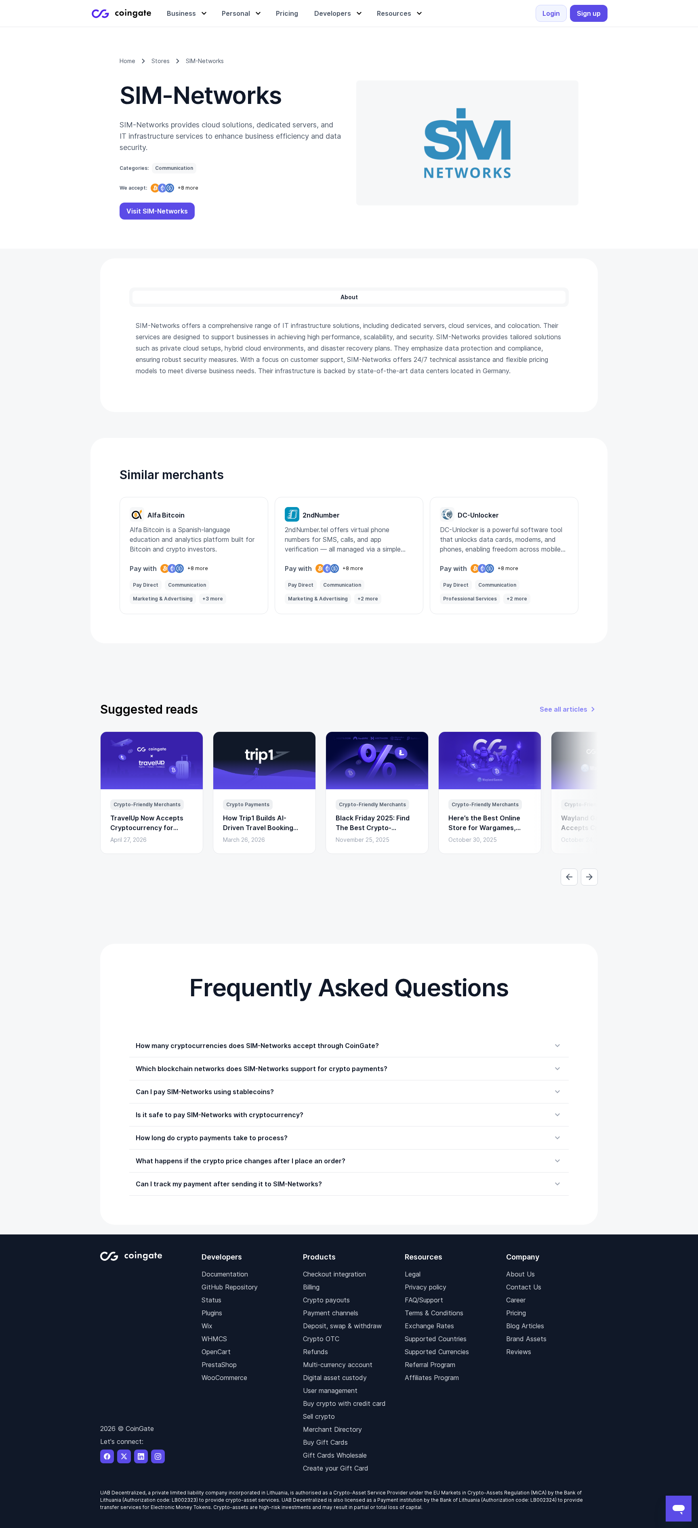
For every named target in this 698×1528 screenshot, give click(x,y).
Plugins (212, 1313)
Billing (311, 1287)
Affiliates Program (432, 1378)
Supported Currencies (437, 1352)
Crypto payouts (326, 1300)
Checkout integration (334, 1274)
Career (516, 1300)
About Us (520, 1274)
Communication (174, 168)
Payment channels (330, 1313)
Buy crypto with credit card (344, 1403)
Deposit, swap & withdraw (342, 1326)
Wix (207, 1326)
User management (330, 1390)
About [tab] (349, 297)
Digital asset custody (335, 1378)
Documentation (225, 1274)
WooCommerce (224, 1378)
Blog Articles (525, 1326)
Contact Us (523, 1287)
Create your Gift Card (335, 1468)
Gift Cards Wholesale (335, 1455)
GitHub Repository (230, 1287)
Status (211, 1300)
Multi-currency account (337, 1365)
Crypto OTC (321, 1339)
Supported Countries (436, 1339)
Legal (412, 1274)
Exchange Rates (429, 1326)
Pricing (516, 1313)
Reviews (518, 1352)
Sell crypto (319, 1416)
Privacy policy (425, 1287)
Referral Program (430, 1365)
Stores (160, 60)
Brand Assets (526, 1339)
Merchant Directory (332, 1429)
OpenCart (216, 1352)
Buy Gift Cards (325, 1442)
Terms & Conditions (434, 1313)
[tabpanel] (349, 348)
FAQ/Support (424, 1300)
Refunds (315, 1352)
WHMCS (214, 1339)
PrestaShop (219, 1365)
